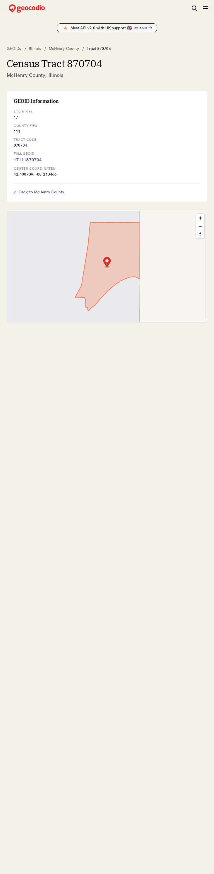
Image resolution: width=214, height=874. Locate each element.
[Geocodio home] (35, 8)
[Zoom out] (200, 226)
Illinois (35, 48)
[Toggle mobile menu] (206, 8)
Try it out (140, 28)
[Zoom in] (200, 218)
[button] (107, 262)
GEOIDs (14, 48)
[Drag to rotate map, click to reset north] (200, 234)
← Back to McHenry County (39, 191)
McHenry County (64, 48)
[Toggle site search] (194, 8)
